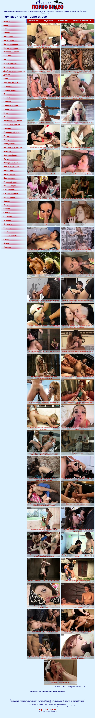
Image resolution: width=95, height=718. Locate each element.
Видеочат (63, 21)
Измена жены (9, 94)
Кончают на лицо (10, 105)
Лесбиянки (8, 117)
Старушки (7, 216)
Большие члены (10, 48)
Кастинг (6, 98)
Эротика (7, 247)
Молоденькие (9, 140)
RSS (54, 709)
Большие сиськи (10, 44)
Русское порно (9, 186)
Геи (4, 59)
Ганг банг (7, 56)
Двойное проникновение (14, 71)
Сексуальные (9, 197)
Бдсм (5, 29)
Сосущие (7, 209)
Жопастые (7, 86)
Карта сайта (45, 709)
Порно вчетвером (11, 167)
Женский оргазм (10, 82)
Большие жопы (10, 40)
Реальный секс (10, 182)
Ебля (5, 79)
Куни (5, 113)
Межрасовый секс (11, 132)
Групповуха (8, 67)
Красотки (7, 109)
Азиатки (7, 21)
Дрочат (6, 75)
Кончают (7, 102)
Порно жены (8, 170)
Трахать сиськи (10, 235)
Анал (5, 25)
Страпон (7, 220)
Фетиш (6, 239)
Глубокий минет (10, 63)
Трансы (6, 232)
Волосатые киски (11, 52)
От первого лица (10, 163)
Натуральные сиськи (12, 147)
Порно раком (9, 174)
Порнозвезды (9, 178)
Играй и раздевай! (82, 21)
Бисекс (6, 33)
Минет (6, 136)
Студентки (7, 224)
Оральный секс (10, 155)
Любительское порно (12, 121)
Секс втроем (8, 190)
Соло (5, 205)
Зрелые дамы (9, 90)
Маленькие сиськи (11, 124)
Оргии (6, 159)
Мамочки (7, 128)
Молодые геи (9, 144)
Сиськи (6, 201)
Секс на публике (10, 193)
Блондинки (8, 36)
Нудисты (7, 151)
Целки (6, 243)
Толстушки (8, 228)
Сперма (6, 213)
